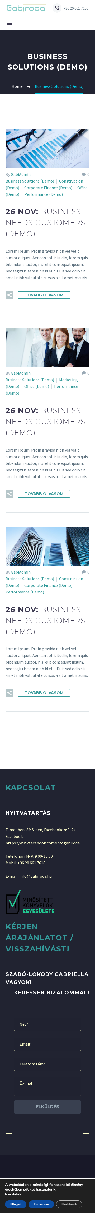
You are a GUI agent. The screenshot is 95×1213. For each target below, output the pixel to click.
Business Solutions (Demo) (30, 181)
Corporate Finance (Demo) (48, 187)
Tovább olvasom (44, 295)
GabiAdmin (21, 174)
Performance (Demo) (43, 194)
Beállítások (69, 1204)
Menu (9, 23)
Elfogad (15, 1204)
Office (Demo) (36, 386)
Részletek (13, 1194)
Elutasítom (41, 1204)
